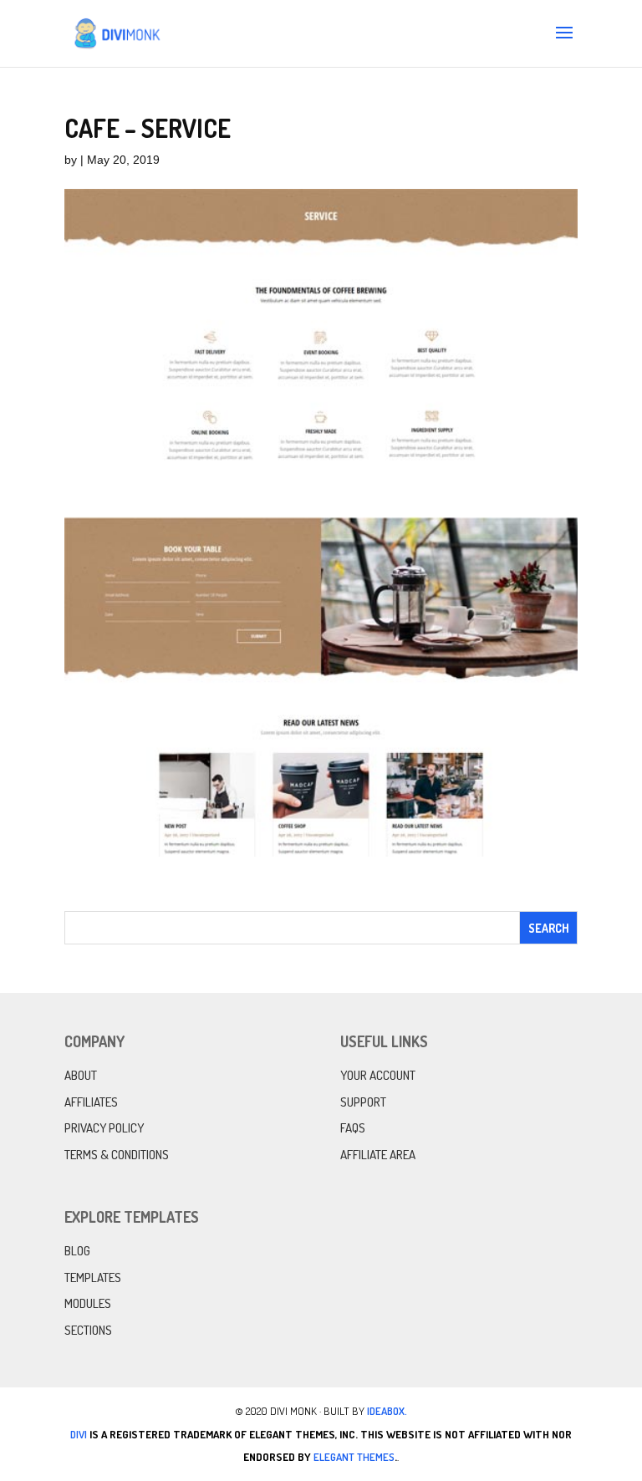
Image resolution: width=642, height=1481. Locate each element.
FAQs (352, 1128)
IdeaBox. (387, 1410)
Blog (77, 1251)
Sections (88, 1330)
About (80, 1075)
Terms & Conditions (116, 1155)
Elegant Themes (354, 1456)
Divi (78, 1434)
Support (363, 1102)
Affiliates (91, 1102)
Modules (87, 1303)
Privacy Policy (104, 1128)
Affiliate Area (377, 1155)
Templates (92, 1277)
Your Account (377, 1075)
